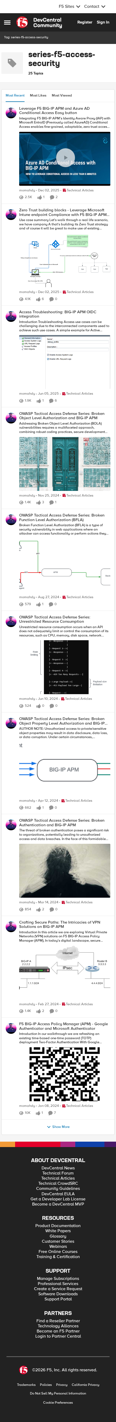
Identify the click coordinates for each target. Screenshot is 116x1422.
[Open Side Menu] (7, 22)
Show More (61, 1127)
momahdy (27, 190)
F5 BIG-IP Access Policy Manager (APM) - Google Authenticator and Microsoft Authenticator (63, 1026)
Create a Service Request (58, 1289)
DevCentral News (58, 1168)
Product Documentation (58, 1225)
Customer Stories (58, 1241)
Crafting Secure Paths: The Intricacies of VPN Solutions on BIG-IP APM (59, 924)
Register (84, 22)
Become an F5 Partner (58, 1331)
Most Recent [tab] (15, 95)
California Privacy (85, 1385)
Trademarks (26, 1385)
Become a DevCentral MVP (58, 1204)
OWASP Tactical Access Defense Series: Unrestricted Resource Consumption (54, 619)
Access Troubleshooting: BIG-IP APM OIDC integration (57, 314)
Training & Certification (58, 1256)
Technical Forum (58, 1173)
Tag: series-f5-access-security (26, 37)
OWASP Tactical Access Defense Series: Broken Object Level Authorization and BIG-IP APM (61, 415)
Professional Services (58, 1283)
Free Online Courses (58, 1251)
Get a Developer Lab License (58, 1199)
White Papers (58, 1231)
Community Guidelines (58, 1188)
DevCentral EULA (58, 1194)
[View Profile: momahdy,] (11, 113)
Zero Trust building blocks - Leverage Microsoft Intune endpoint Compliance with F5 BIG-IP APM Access (63, 212)
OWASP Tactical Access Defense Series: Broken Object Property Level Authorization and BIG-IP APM (62, 721)
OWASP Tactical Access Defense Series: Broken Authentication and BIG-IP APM (61, 822)
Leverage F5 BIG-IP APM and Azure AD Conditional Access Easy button (54, 110)
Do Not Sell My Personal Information (58, 1394)
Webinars (58, 1246)
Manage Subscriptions (58, 1278)
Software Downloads (58, 1294)
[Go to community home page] (39, 22)
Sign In (103, 22)
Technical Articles (58, 1178)
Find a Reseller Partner (58, 1321)
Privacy (61, 1385)
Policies (46, 1385)
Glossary (58, 1236)
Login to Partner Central (58, 1336)
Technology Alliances (58, 1326)
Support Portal (58, 1299)
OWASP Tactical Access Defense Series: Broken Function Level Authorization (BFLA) (61, 517)
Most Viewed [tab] (62, 95)
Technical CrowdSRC (58, 1183)
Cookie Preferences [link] (58, 1402)
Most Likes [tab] (38, 95)
